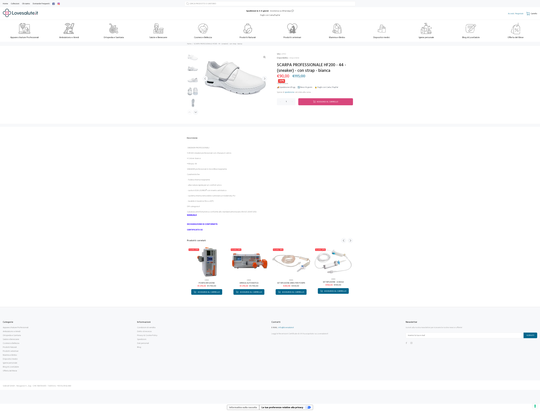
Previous (205, 78)
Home (189, 43)
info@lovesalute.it (286, 327)
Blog (139, 347)
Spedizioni (141, 339)
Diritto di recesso (144, 331)
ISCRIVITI (530, 335)
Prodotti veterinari (10, 351)
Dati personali (143, 343)
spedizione (289, 92)
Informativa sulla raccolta (243, 407)
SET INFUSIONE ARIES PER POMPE (291, 283)
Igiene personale (10, 363)
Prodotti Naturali (10, 347)
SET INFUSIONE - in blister (333, 282)
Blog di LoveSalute (11, 367)
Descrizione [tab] (192, 138)
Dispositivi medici (10, 359)
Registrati (519, 13)
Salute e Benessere (11, 339)
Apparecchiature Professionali (15, 327)
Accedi (511, 13)
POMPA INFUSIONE (207, 283)
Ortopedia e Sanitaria (12, 335)
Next (264, 78)
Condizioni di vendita (146, 327)
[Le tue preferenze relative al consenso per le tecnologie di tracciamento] (535, 406)
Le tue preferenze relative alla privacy (282, 407)
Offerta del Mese (10, 370)
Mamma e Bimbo (10, 355)
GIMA (207, 280)
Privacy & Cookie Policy (147, 335)
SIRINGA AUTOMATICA (248, 283)
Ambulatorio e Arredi (11, 331)
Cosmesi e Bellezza (11, 343)
